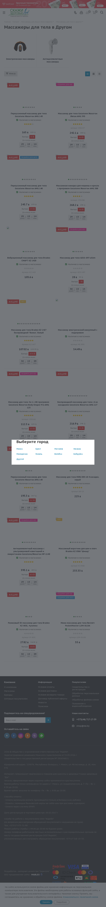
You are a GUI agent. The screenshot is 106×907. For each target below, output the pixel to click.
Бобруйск (78, 454)
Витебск (58, 454)
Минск (19, 449)
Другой (20, 459)
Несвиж (77, 449)
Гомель (38, 454)
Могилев (58, 449)
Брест (38, 449)
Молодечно (22, 454)
